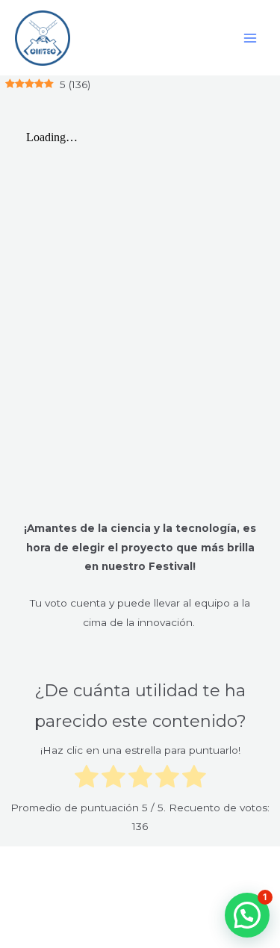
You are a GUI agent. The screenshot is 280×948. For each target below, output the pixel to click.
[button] (247, 915)
